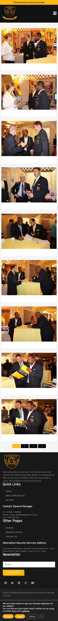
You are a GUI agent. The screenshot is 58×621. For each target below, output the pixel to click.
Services (10, 500)
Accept (8, 616)
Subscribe (13, 572)
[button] (29, 48)
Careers (9, 527)
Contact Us (11, 536)
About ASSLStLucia (15, 495)
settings (25, 611)
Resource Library (14, 532)
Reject (20, 616)
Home (9, 491)
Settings (32, 616)
